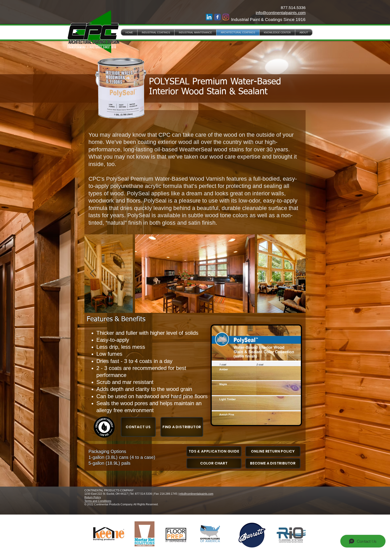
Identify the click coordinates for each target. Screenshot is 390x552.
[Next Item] (297, 273)
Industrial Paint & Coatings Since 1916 (268, 19)
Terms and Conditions (97, 501)
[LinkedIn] (209, 17)
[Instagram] (226, 17)
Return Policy (92, 497)
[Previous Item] (92, 273)
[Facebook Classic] (217, 17)
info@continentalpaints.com (281, 13)
